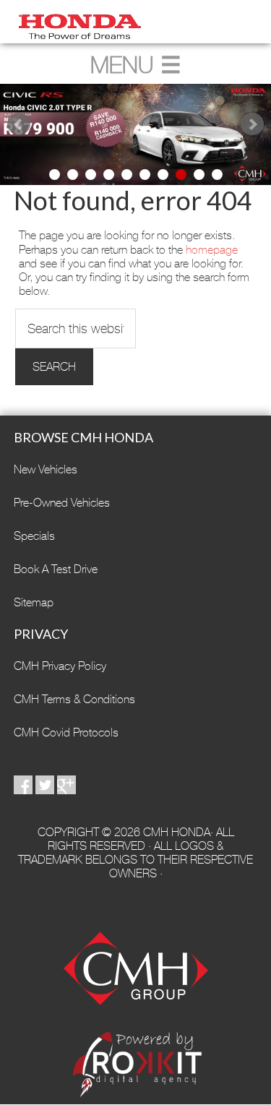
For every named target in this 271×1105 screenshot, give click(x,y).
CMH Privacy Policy (60, 666)
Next (252, 124)
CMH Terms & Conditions (74, 699)
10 (217, 174)
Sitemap (33, 602)
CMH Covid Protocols (66, 732)
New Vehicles (45, 469)
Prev (18, 124)
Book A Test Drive (56, 569)
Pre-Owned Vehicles (62, 502)
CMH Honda (135, 21)
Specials (34, 536)
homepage (212, 250)
